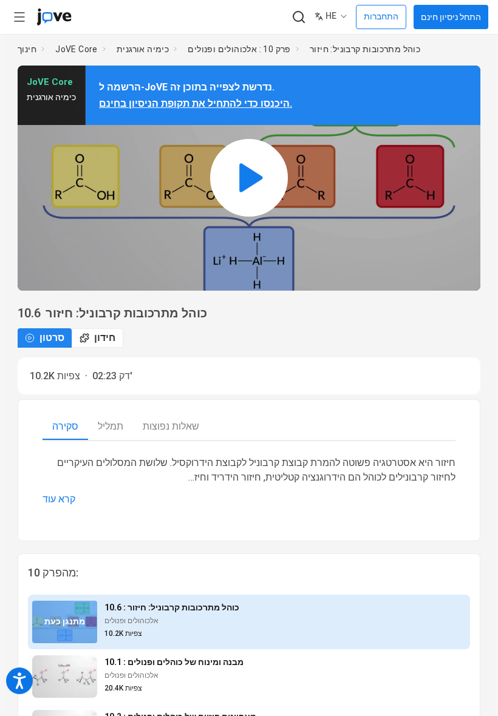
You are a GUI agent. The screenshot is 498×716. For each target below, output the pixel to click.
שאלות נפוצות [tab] (171, 426)
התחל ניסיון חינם (451, 17)
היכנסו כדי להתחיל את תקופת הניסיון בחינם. (195, 103)
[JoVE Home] (54, 16)
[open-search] (298, 17)
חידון (104, 337)
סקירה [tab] (65, 426)
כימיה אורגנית (143, 49)
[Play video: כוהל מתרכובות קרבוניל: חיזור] (249, 178)
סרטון (51, 337)
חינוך (27, 49)
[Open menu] (19, 17)
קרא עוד (59, 499)
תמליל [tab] (110, 426)
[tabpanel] (249, 481)
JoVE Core (76, 49)
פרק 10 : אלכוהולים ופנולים (239, 49)
